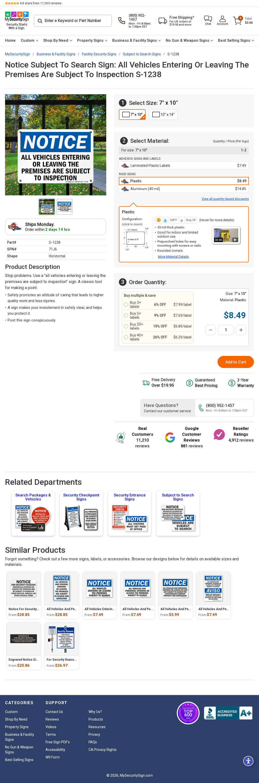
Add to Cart (235, 362)
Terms (51, 734)
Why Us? (95, 712)
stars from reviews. (41, 3)
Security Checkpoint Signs (81, 497)
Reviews (52, 719)
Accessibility (55, 750)
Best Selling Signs (234, 40)
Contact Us (54, 712)
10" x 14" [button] (168, 114)
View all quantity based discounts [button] (225, 199)
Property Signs (90, 40)
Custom (27, 40)
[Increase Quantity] (241, 330)
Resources (97, 727)
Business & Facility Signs (134, 40)
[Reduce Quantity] (211, 330)
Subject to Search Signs (178, 497)
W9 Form (53, 757)
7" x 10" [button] (136, 114)
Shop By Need (55, 40)
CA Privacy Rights (103, 750)
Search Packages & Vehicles (33, 497)
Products (96, 719)
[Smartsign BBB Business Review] (228, 713)
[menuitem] (10, 40)
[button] (208, 21)
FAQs (93, 742)
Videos (51, 727)
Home (10, 40)
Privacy (94, 734)
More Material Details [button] (173, 257)
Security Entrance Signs (130, 497)
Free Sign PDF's (58, 742)
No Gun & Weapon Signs (187, 40)
